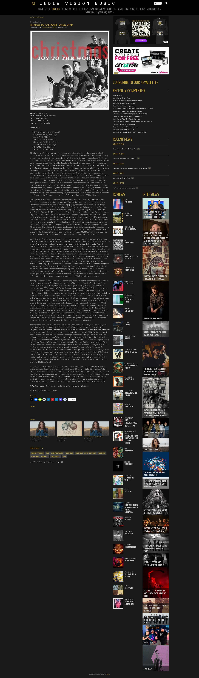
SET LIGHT (158, 3)
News (91, 9)
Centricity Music (57, 453)
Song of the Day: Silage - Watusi (121, 98)
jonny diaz (44, 457)
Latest (47, 9)
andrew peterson (37, 453)
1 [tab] (115, 73)
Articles (111, 9)
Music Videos (153, 9)
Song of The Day (138, 9)
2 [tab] (117, 73)
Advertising (123, 9)
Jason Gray (35, 457)
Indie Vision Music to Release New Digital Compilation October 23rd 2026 (133, 108)
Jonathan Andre (46, 27)
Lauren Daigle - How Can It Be (93, 437)
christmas (69, 453)
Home (40, 9)
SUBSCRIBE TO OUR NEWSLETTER (135, 82)
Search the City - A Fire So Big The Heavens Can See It (127, 111)
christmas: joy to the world (86, 453)
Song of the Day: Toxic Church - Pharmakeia (124, 103)
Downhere (101, 453)
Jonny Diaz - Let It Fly (64, 437)
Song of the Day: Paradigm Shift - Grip (123, 129)
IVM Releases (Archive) (96, 12)
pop (64, 457)
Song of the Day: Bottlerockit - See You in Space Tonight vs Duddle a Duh (132, 121)
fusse (108, 674)
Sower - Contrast (117, 95)
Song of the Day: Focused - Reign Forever (124, 106)
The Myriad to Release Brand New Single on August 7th (127, 116)
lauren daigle (55, 457)
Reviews (56, 9)
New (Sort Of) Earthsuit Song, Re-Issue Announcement (127, 100)
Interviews (66, 9)
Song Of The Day (80, 9)
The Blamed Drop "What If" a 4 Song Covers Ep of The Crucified (130, 114)
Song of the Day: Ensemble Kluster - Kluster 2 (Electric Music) (129, 132)
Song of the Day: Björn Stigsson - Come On (124, 158)
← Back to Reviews (37, 17)
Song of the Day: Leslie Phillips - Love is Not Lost (126, 127)
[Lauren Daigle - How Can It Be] (96, 428)
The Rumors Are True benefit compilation (124, 124)
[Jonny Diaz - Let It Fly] (69, 428)
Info (110, 12)
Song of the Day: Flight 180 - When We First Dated (126, 119)
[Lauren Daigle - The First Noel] (42, 428)
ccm (47, 453)
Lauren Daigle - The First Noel (39, 437)
